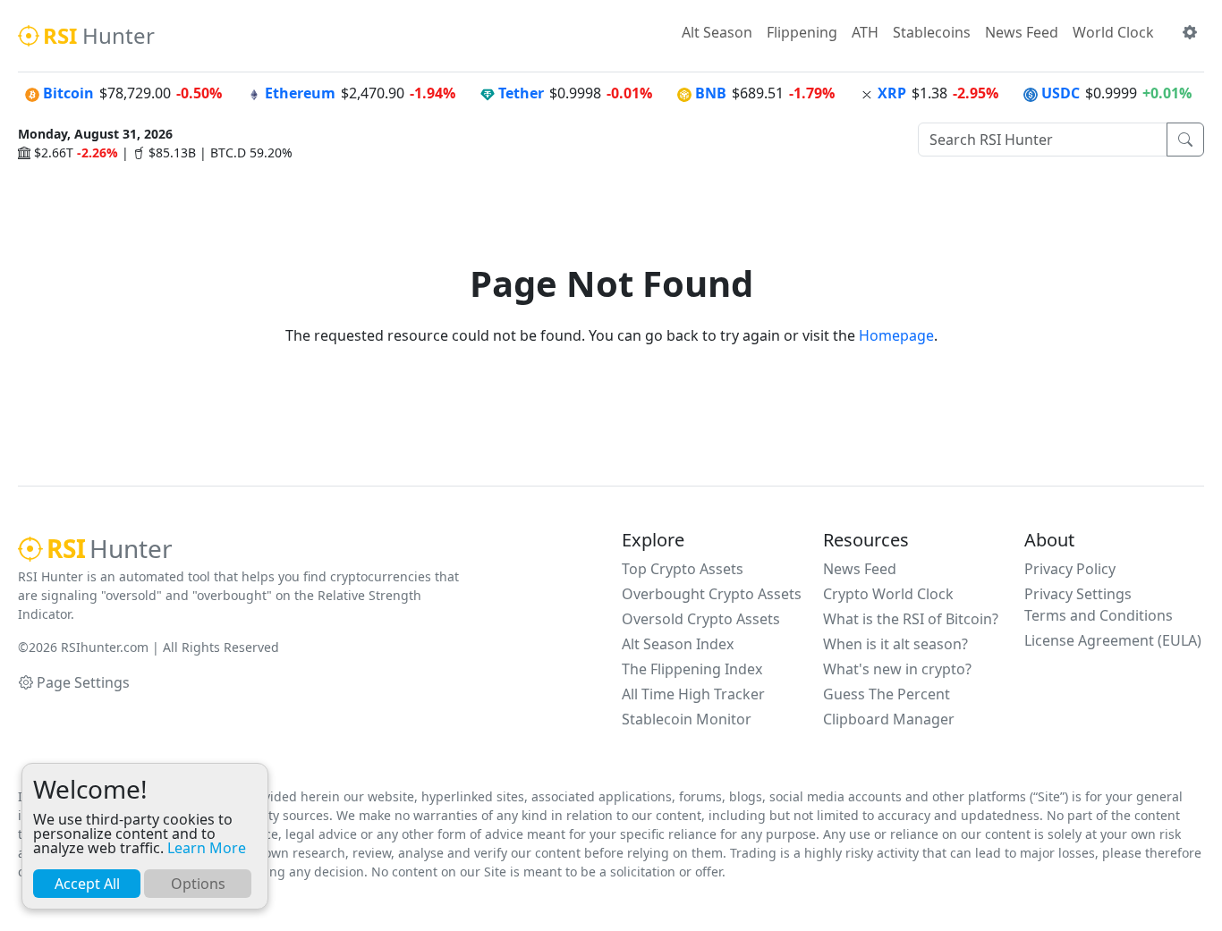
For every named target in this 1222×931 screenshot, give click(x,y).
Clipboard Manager (889, 719)
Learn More (206, 848)
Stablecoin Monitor (686, 719)
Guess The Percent (886, 694)
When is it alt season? (895, 644)
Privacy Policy (1070, 569)
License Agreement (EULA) (1112, 640)
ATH (865, 32)
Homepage (896, 335)
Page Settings (83, 682)
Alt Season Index (678, 644)
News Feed (1021, 32)
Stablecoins (932, 32)
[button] (1189, 32)
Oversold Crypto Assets (701, 619)
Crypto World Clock (888, 594)
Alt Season (717, 32)
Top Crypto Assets (682, 569)
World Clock (1113, 32)
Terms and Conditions (1098, 615)
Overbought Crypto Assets (712, 594)
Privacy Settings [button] (1078, 594)
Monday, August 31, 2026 (95, 133)
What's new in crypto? (897, 669)
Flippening (802, 32)
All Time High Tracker (693, 694)
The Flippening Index (692, 669)
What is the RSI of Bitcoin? (910, 619)
